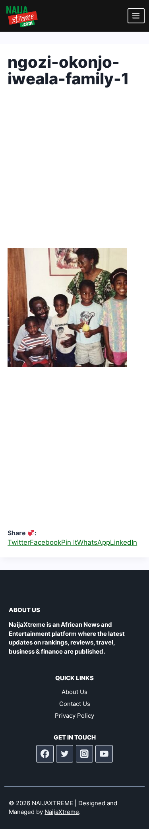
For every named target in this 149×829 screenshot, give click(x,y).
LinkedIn (123, 542)
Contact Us (74, 703)
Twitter (19, 542)
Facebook (45, 542)
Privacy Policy (74, 715)
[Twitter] (65, 753)
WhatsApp (93, 542)
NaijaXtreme (62, 812)
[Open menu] (136, 15)
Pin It (69, 542)
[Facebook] (45, 753)
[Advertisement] (74, 174)
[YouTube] (104, 753)
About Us (74, 692)
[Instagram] (84, 753)
